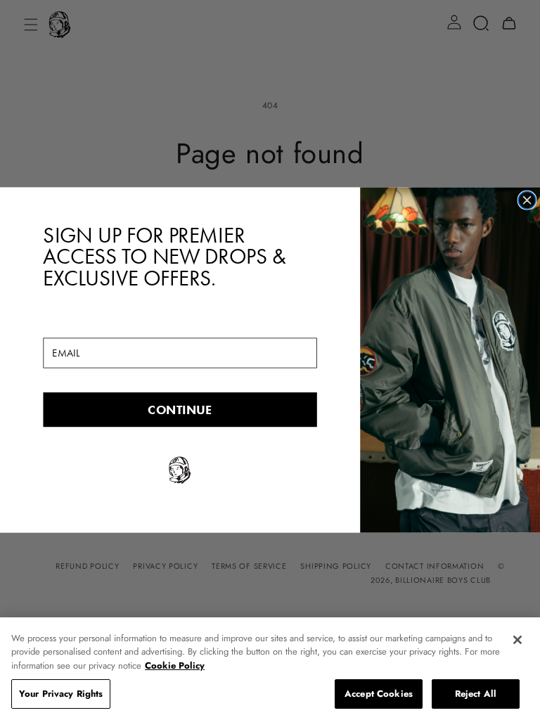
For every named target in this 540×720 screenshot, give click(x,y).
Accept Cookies (379, 693)
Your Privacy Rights (61, 693)
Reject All (475, 693)
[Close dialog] (527, 200)
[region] (270, 668)
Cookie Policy (175, 665)
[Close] (517, 639)
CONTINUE (180, 409)
